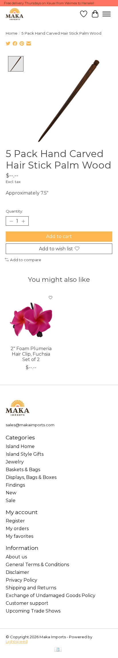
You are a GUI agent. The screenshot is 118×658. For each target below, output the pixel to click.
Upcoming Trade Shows (33, 611)
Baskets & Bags (23, 469)
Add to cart (59, 236)
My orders (17, 528)
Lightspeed (16, 641)
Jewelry (15, 462)
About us (16, 557)
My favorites (19, 536)
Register (15, 521)
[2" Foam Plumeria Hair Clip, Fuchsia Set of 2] (31, 317)
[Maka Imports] (14, 14)
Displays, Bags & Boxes (31, 477)
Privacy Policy (21, 580)
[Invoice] (58, 650)
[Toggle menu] (106, 14)
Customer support (27, 603)
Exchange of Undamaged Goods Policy (50, 595)
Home (11, 33)
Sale (10, 500)
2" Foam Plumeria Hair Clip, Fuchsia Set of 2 (31, 354)
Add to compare (25, 259)
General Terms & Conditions (37, 564)
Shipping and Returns (31, 587)
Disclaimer (17, 572)
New (11, 493)
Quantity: (14, 211)
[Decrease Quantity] (11, 221)
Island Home (20, 446)
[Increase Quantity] (23, 221)
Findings (15, 485)
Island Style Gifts (25, 454)
